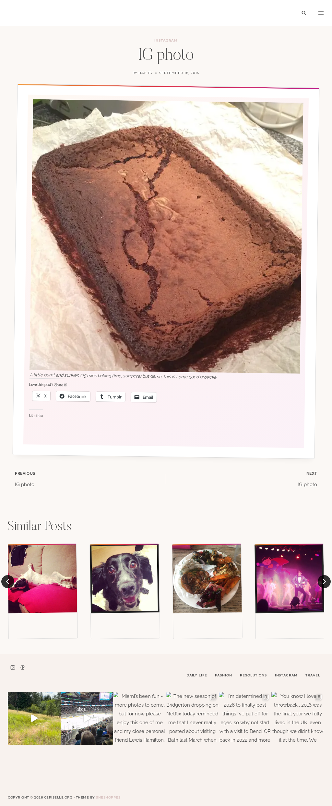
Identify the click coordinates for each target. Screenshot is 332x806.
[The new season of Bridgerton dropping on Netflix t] (192, 718)
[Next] (324, 581)
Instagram (166, 40)
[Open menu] (321, 13)
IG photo (25, 479)
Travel (312, 675)
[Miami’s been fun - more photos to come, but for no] (139, 718)
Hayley (145, 73)
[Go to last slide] (7, 581)
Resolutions (253, 675)
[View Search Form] (304, 13)
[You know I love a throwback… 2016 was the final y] (297, 718)
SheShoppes (108, 797)
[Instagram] (13, 667)
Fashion (223, 675)
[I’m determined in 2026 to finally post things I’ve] (245, 718)
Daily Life (196, 675)
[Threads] (22, 667)
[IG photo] (42, 578)
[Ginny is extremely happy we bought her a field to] (34, 718)
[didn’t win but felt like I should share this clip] (87, 718)
